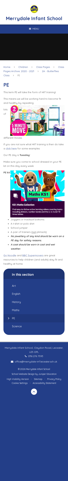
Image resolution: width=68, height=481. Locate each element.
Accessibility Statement (44, 383)
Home (6, 67)
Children (23, 67)
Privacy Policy (54, 379)
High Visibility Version (18, 379)
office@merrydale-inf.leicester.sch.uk (36, 361)
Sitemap (38, 379)
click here (11, 148)
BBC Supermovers (32, 255)
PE (18, 75)
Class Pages (43, 67)
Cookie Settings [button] (20, 383)
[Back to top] (34, 392)
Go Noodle (9, 255)
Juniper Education (47, 374)
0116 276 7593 (35, 356)
